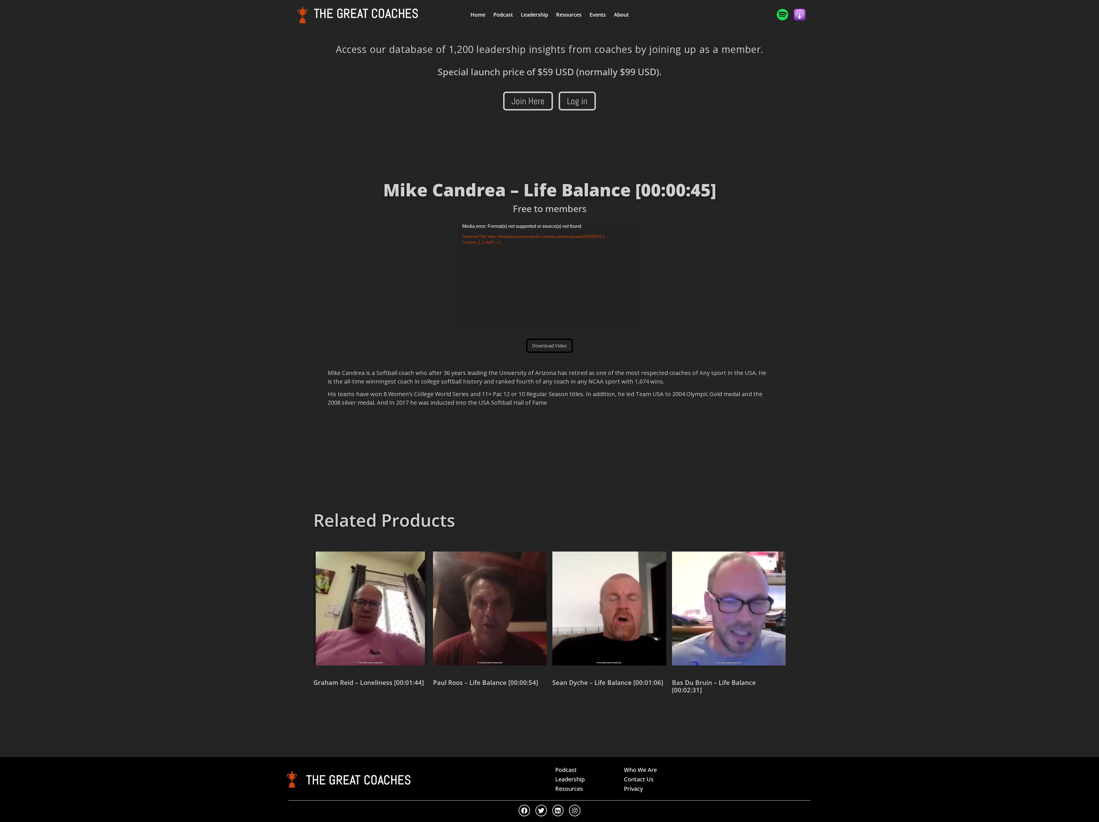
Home (478, 14)
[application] (549, 274)
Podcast (503, 14)
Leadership (534, 14)
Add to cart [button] (334, 702)
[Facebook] (524, 810)
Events (598, 14)
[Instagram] (574, 810)
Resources (569, 14)
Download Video (549, 346)
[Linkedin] (558, 810)
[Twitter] (541, 810)
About (621, 14)
